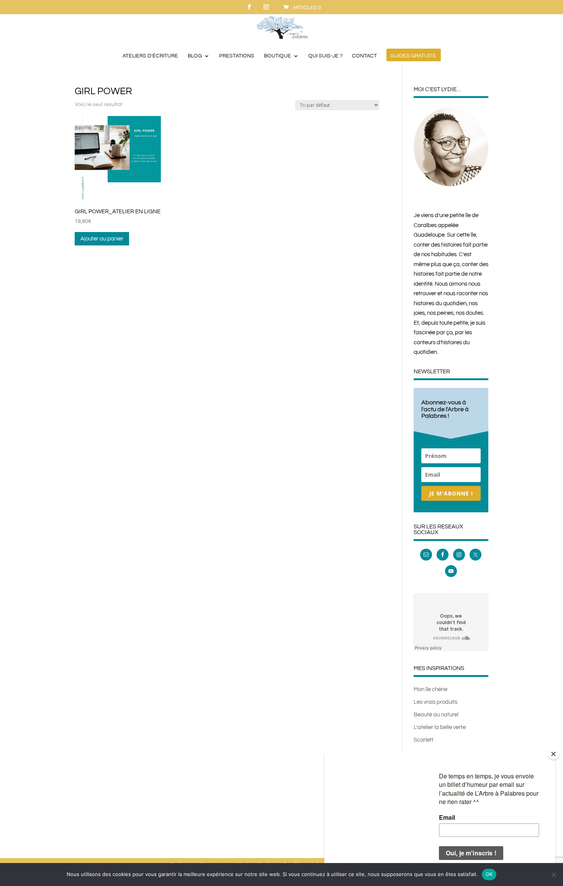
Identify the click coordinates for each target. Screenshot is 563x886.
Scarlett (424, 740)
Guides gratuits (413, 56)
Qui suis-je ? (325, 56)
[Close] (553, 754)
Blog (195, 56)
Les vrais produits (435, 702)
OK (489, 874)
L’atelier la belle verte (440, 727)
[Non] (553, 874)
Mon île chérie (430, 689)
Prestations (236, 56)
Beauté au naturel (436, 715)
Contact (364, 56)
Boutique (277, 56)
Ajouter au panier (101, 239)
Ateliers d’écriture (150, 56)
